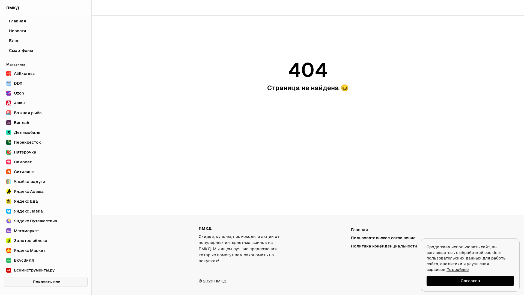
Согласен (470, 280)
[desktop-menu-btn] (100, 7)
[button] (504, 7)
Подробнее (457, 269)
